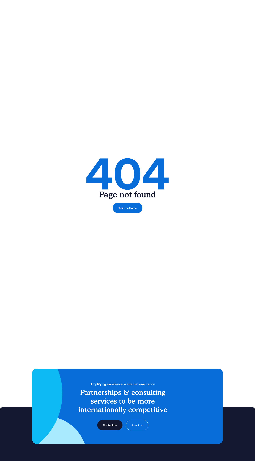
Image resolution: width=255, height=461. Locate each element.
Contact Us (110, 425)
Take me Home (127, 208)
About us (137, 425)
